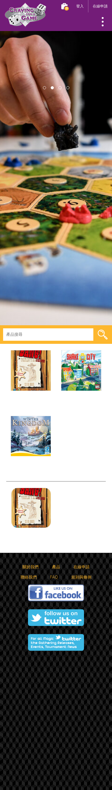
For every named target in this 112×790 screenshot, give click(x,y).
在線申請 (100, 6)
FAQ (54, 577)
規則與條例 (81, 577)
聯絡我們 (29, 577)
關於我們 (30, 567)
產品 (56, 567)
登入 (80, 6)
